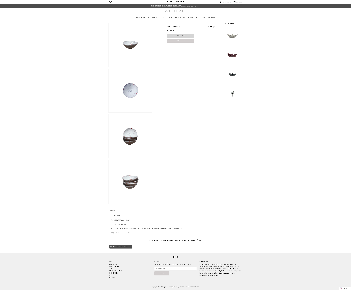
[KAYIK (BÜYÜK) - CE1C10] (232, 54)
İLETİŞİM (211, 17)
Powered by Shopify (193, 287)
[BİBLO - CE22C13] (232, 93)
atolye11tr (164, 287)
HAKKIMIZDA (192, 17)
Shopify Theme (173, 287)
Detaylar (112, 211)
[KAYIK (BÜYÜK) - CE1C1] (232, 35)
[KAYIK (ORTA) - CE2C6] (232, 73)
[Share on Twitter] (211, 27)
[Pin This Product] (214, 27)
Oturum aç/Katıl (226, 2)
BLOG (202, 17)
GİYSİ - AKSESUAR (176, 17)
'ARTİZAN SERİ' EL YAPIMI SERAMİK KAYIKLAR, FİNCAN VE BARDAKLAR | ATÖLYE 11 (177, 240)
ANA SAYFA (140, 17)
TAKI (164, 17)
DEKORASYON (153, 17)
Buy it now (181, 40)
